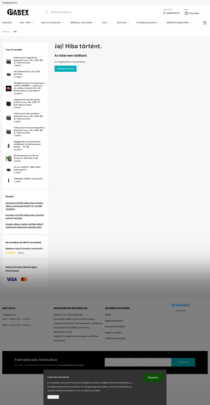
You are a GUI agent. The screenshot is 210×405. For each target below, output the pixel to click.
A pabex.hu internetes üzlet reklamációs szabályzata (78, 323)
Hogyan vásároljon (113, 332)
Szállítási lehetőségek (115, 338)
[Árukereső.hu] (181, 306)
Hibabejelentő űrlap (63, 332)
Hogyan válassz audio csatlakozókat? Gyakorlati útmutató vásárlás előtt (25, 226)
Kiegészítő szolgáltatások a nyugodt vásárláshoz (76, 336)
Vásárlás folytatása (65, 68)
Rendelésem (59, 340)
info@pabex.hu (9, 314)
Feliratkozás (183, 362)
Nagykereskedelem (114, 320)
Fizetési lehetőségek (115, 326)
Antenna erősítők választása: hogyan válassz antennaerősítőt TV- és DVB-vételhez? (24, 206)
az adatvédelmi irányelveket (72, 365)
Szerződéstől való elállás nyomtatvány (71, 327)
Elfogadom (153, 377)
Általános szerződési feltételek (68, 314)
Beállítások (53, 396)
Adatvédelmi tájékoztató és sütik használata (74, 319)
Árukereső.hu (181, 311)
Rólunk (108, 314)
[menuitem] (9, 22)
